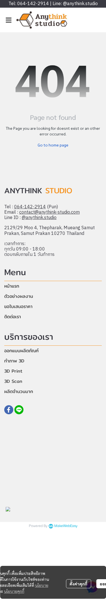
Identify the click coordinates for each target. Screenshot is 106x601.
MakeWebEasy (65, 526)
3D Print (13, 371)
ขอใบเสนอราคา (18, 306)
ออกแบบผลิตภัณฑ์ (21, 350)
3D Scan (13, 381)
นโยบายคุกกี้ (14, 591)
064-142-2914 (30, 207)
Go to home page (53, 144)
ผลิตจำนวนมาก (18, 391)
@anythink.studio (39, 218)
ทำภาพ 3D (14, 360)
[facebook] (8, 409)
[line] (18, 409)
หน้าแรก (11, 286)
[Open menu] (8, 20)
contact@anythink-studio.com (49, 212)
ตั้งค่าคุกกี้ (78, 583)
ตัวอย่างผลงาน (18, 296)
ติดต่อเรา (12, 316)
